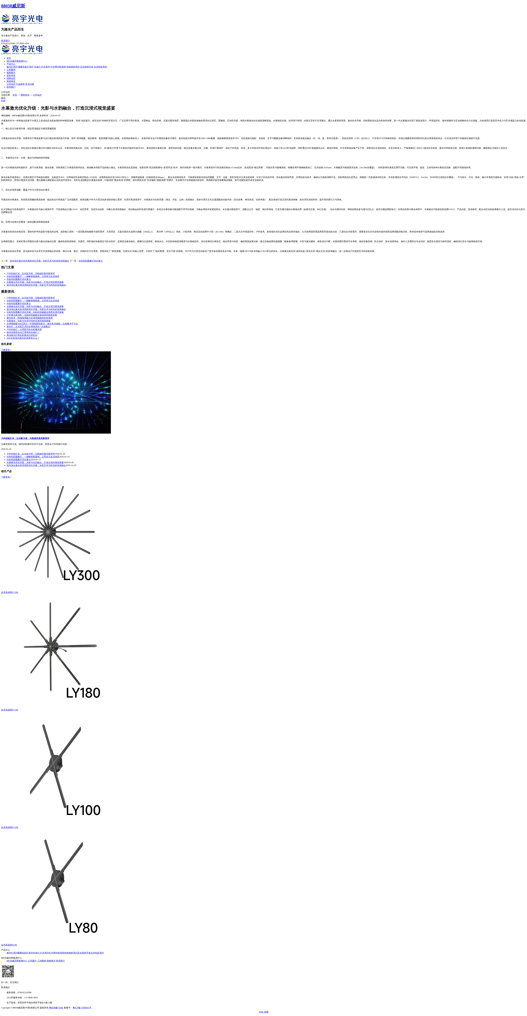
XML (60, 1008)
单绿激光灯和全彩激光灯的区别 (22, 335)
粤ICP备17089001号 (82, 1008)
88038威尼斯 (13, 5)
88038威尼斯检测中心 (17, 61)
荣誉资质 (11, 75)
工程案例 (11, 70)
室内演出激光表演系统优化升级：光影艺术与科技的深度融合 (39, 261)
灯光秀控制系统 (58, 67)
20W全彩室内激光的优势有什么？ (23, 338)
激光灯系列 (12, 67)
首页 (9, 58)
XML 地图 (263, 1012)
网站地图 (53, 1008)
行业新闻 (20, 84)
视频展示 (11, 72)
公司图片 (32, 961)
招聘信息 (11, 78)
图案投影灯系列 (25, 67)
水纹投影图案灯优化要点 (91, 261)
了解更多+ (6, 350)
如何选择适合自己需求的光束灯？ (23, 332)
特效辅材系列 (73, 67)
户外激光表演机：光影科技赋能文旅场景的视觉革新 (32, 315)
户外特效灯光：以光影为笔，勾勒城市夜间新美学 (31, 273)
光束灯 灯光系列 (42, 67)
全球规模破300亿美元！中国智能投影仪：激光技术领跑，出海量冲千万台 (42, 324)
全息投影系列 (100, 67)
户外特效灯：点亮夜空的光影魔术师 (24, 329)
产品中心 (11, 64)
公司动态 (11, 84)
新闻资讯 (11, 81)
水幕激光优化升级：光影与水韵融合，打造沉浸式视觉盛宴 (35, 282)
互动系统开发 (86, 67)
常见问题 (29, 84)
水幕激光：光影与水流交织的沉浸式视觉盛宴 (29, 321)
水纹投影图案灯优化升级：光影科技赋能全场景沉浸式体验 (35, 312)
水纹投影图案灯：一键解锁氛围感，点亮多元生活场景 (33, 276)
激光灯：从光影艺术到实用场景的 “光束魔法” (29, 326)
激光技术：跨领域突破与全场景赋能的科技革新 (30, 318)
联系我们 (5, 40)
